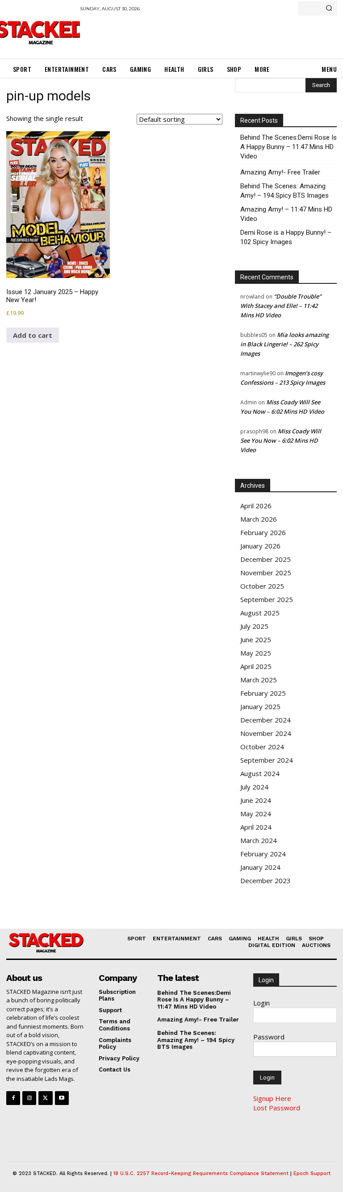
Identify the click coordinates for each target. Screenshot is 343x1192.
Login (261, 1002)
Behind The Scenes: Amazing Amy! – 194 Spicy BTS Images (284, 190)
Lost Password (276, 1107)
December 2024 (265, 719)
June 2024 (255, 800)
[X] (45, 1098)
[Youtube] (62, 1098)
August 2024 (260, 773)
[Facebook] (13, 1098)
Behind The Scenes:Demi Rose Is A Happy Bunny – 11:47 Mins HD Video (288, 146)
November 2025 (265, 572)
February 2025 (263, 693)
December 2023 (265, 880)
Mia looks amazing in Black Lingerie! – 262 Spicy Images (284, 344)
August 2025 (260, 612)
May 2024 (255, 813)
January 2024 (260, 867)
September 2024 (266, 760)
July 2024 (254, 786)
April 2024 (256, 826)
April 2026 (256, 505)
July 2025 (254, 626)
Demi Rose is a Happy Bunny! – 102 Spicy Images (285, 237)
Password (268, 1036)
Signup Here (272, 1098)
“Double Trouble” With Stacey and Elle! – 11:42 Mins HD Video (280, 305)
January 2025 (260, 706)
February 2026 (263, 532)
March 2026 (258, 519)
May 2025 (255, 652)
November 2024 (265, 733)
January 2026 (260, 545)
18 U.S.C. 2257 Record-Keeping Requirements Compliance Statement (201, 1173)
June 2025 (255, 639)
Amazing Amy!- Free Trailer (280, 172)
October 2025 (262, 585)
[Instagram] (29, 1098)
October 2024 (262, 746)
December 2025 (265, 559)
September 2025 (266, 599)
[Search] (329, 8)
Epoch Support (311, 1173)
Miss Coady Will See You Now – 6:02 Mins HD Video (280, 440)
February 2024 (263, 853)
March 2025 (258, 679)
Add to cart (32, 335)
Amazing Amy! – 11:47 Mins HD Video (286, 214)
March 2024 (258, 840)
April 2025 (256, 666)
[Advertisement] (184, 33)
